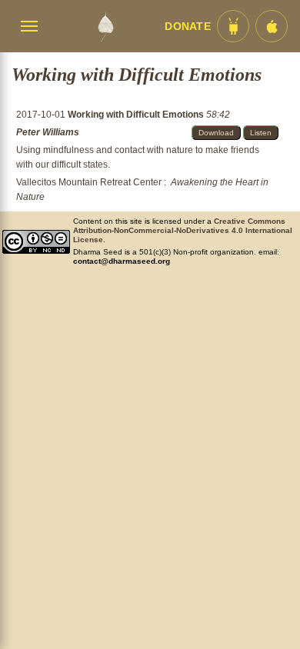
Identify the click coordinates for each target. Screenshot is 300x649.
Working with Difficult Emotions (137, 114)
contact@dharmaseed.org (121, 261)
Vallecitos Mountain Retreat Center (89, 182)
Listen (261, 132)
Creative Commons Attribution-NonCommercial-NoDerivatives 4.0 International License (182, 230)
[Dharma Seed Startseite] (105, 26)
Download (216, 132)
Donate (188, 26)
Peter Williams (47, 132)
